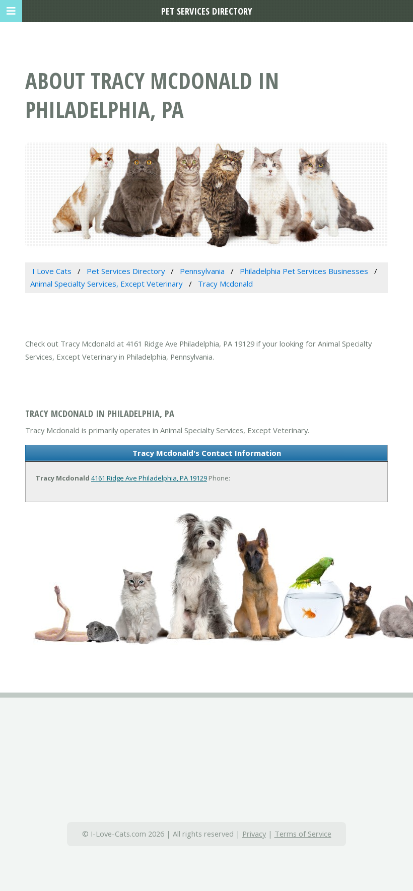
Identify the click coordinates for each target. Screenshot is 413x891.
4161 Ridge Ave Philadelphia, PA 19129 (149, 478)
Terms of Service (302, 834)
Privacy (254, 834)
